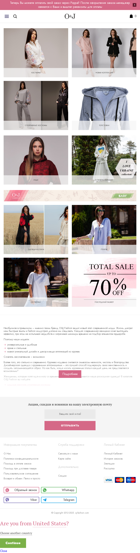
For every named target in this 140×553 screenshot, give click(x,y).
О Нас (7, 453)
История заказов (113, 458)
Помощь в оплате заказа (17, 463)
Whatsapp (68, 490)
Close (3, 551)
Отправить (70, 425)
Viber (33, 500)
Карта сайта (64, 458)
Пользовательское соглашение (21, 473)
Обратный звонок (25, 490)
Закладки (109, 463)
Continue (13, 543)
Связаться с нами (68, 453)
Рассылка (109, 468)
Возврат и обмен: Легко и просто (22, 478)
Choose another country (16, 533)
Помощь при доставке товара (20, 468)
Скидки (62, 476)
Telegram (68, 500)
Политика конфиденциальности (21, 458)
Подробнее (70, 374)
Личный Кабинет (113, 453)
